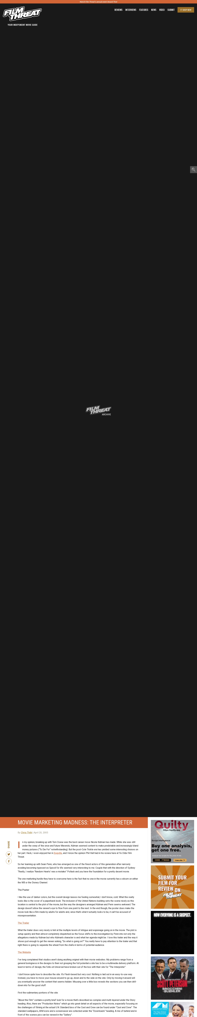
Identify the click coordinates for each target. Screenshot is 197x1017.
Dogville (58, 853)
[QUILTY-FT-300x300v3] (172, 821)
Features (143, 10)
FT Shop (185, 9)
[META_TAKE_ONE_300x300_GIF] (172, 912)
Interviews (130, 10)
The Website (24, 952)
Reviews (118, 10)
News (153, 10)
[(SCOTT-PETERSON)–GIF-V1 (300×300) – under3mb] (172, 957)
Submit (171, 10)
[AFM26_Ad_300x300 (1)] (172, 1003)
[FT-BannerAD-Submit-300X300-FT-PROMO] (172, 866)
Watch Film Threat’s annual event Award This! (98, 2)
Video (162, 10)
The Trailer (23, 923)
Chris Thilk (26, 832)
